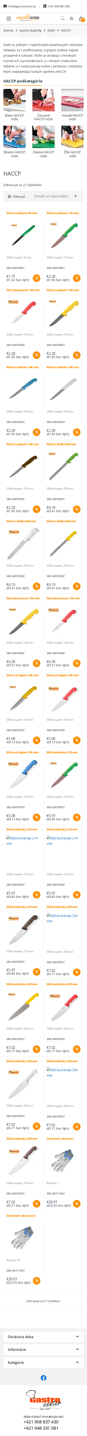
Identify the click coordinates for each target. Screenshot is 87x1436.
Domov (8, 30)
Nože (51, 30)
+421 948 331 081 (41, 1428)
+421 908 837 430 (59, 6)
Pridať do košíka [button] (36, 278)
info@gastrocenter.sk (22, 6)
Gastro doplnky (30, 30)
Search (62, 18)
